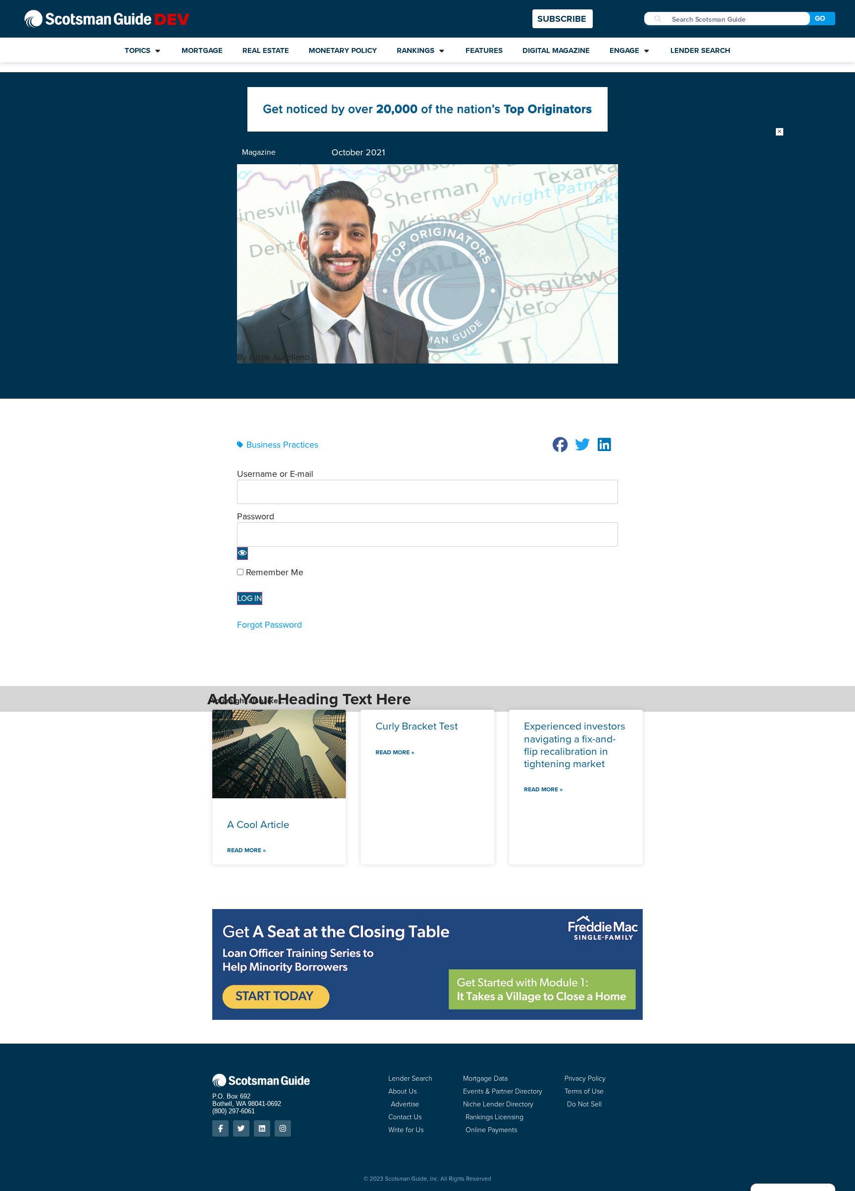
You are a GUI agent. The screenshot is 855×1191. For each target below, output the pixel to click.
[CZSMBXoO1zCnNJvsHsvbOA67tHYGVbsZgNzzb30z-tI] (427, 1016)
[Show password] (242, 553)
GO (820, 18)
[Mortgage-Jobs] (427, 128)
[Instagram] (283, 1128)
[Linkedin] (262, 1128)
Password (255, 516)
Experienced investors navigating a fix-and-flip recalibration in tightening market (574, 744)
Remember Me (273, 572)
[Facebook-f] (220, 1128)
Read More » (246, 850)
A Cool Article (258, 824)
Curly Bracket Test (417, 725)
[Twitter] (241, 1128)
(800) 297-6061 (233, 1111)
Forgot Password (269, 624)
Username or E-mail (275, 473)
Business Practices (282, 444)
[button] (560, 444)
